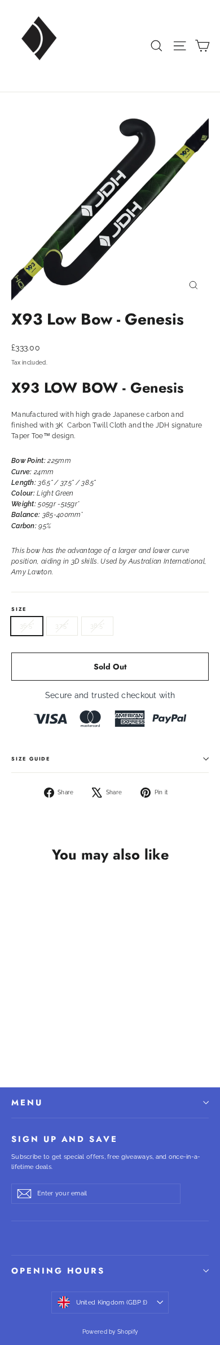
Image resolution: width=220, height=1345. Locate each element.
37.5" (61, 625)
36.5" (27, 625)
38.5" (97, 625)
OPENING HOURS (58, 1271)
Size (19, 608)
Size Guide (30, 758)
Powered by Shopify (110, 1332)
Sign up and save (64, 1138)
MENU (27, 1102)
